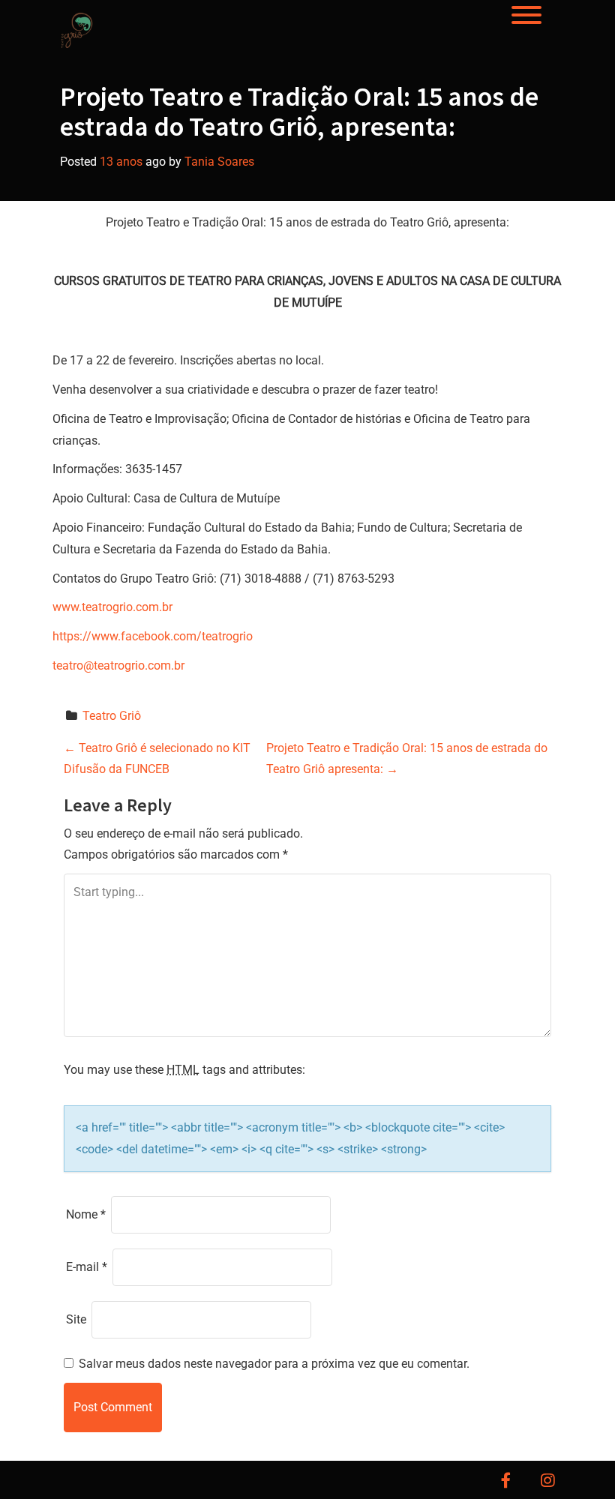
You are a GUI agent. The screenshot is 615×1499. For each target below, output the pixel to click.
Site (76, 1319)
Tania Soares (219, 161)
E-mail (86, 1267)
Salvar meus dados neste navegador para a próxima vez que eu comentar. (274, 1364)
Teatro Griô (111, 716)
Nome (86, 1214)
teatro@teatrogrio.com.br (118, 665)
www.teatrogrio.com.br (112, 607)
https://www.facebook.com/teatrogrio (152, 636)
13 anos (121, 161)
